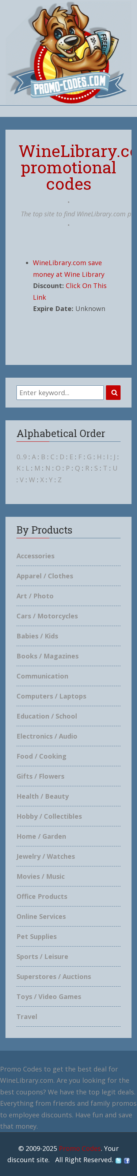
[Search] (113, 392)
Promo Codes (80, 1148)
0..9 (21, 456)
